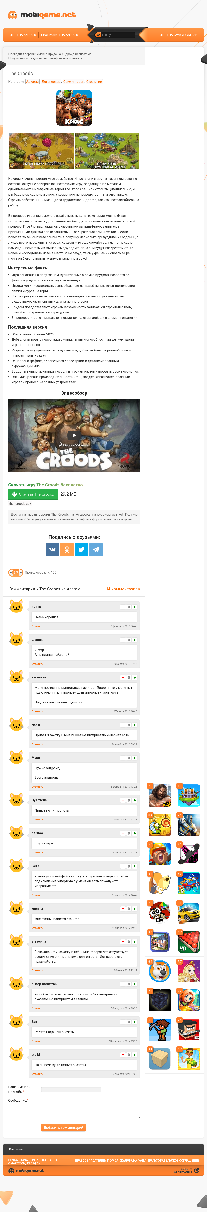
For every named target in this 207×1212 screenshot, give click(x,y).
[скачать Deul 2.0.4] (160, 883)
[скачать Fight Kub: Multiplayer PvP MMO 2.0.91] (189, 1030)
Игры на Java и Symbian (178, 35)
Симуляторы (73, 82)
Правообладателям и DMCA (96, 1160)
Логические (51, 82)
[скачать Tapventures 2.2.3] (189, 795)
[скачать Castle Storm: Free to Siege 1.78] (189, 825)
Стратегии (94, 82)
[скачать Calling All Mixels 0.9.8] (160, 912)
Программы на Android (59, 35)
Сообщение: (17, 1100)
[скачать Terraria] (160, 1030)
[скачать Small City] (189, 1000)
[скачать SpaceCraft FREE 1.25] (160, 1000)
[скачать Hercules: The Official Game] (160, 795)
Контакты (16, 1149)
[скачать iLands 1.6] (160, 1059)
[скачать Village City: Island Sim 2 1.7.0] (160, 942)
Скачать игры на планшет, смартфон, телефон (34, 1161)
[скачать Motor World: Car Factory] (160, 854)
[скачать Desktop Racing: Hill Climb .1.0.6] (189, 883)
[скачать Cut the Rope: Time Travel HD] (160, 825)
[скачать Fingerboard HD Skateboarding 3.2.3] (189, 854)
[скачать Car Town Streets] (189, 912)
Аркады (32, 82)
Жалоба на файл (133, 1160)
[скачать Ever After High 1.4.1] (189, 971)
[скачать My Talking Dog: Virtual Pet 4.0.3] (160, 971)
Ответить (37, 626)
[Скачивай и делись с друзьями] (42, 15)
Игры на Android (23, 35)
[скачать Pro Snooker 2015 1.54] (189, 942)
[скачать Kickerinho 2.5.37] (189, 1059)
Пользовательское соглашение (173, 1160)
